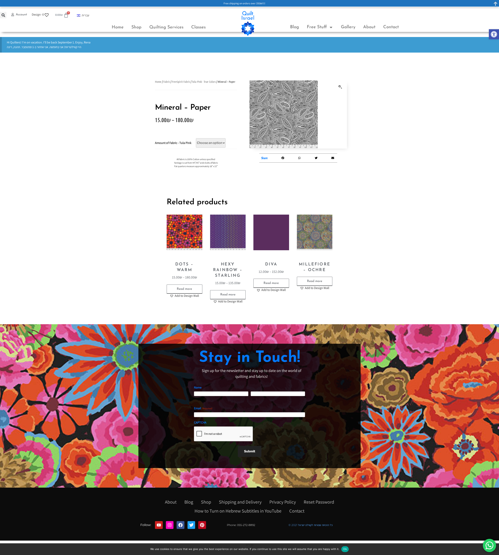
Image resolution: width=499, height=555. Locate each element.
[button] (494, 34)
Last (253, 399)
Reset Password (319, 502)
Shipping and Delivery (240, 502)
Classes (198, 27)
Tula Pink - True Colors (204, 81)
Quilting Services (166, 27)
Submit (249, 451)
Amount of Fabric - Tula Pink (173, 143)
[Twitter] (191, 525)
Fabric (166, 81)
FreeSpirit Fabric (181, 81)
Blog (294, 27)
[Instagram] (170, 525)
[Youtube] (159, 525)
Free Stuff (317, 27)
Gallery (348, 27)
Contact (391, 27)
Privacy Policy (282, 502)
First (196, 399)
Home (118, 27)
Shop (136, 27)
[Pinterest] (202, 525)
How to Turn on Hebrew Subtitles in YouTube (238, 511)
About (369, 27)
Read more (184, 289)
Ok (345, 549)
